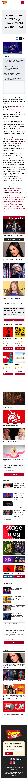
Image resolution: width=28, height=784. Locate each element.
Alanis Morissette (8, 140)
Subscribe (14, 474)
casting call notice (17, 106)
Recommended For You (9, 583)
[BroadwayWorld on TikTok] (21, 759)
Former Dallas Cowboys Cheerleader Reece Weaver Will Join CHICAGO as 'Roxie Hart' (14, 665)
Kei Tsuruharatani (15, 206)
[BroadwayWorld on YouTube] (14, 762)
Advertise (6, 766)
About (12, 766)
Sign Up (9, 753)
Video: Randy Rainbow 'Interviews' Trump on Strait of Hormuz (13, 73)
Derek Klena (11, 194)
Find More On (13, 381)
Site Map (20, 767)
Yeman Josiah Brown (18, 208)
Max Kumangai (7, 203)
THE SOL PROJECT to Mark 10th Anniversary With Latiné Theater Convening (12, 68)
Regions (15, 767)
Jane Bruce (18, 197)
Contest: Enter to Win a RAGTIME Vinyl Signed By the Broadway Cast (13, 713)
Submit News (8, 767)
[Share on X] (20, 38)
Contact (17, 766)
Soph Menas (16, 203)
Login (19, 2)
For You (9, 214)
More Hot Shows (8, 576)
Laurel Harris (13, 201)
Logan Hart (21, 201)
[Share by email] (23, 38)
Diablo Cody (18, 143)
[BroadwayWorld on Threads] (10, 762)
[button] (22, 2)
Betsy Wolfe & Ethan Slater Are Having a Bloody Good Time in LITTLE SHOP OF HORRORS (19, 487)
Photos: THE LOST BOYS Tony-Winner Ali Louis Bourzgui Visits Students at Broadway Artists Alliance (14, 62)
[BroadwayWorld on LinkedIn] (17, 759)
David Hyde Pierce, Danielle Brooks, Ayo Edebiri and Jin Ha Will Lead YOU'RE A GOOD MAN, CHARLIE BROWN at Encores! (14, 697)
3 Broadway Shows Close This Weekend (12, 681)
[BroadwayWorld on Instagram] (14, 759)
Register (14, 2)
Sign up (14, 642)
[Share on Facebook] (17, 38)
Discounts (19, 576)
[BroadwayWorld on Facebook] (10, 759)
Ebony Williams (7, 208)
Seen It (8, 345)
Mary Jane (12, 190)
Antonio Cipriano (14, 199)
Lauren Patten (7, 196)
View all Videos (7, 519)
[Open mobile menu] (26, 2)
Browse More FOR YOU (13, 303)
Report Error (14, 769)
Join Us (22, 766)
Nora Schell (14, 205)
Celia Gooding (15, 192)
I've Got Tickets (8, 348)
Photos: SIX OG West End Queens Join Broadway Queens (13, 79)
